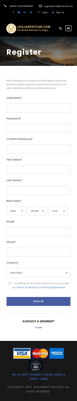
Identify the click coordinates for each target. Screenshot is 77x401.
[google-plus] (25, 12)
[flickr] (19, 12)
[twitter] (31, 12)
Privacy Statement (54, 287)
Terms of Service (26, 287)
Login (38, 327)
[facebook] (13, 12)
